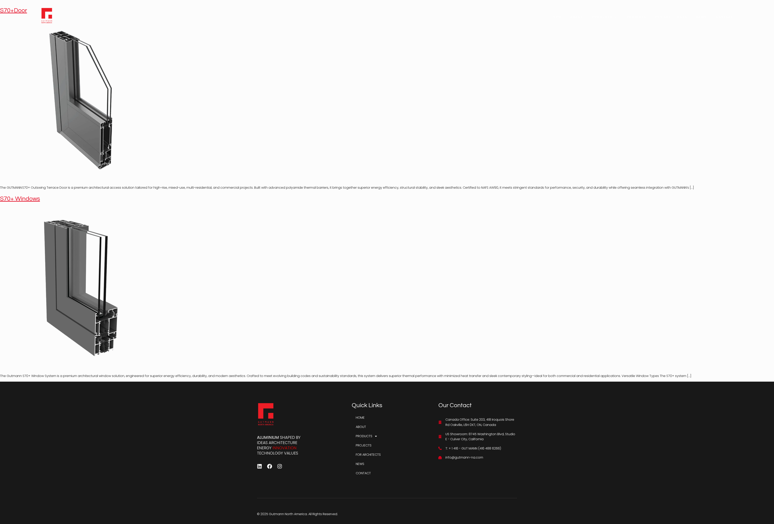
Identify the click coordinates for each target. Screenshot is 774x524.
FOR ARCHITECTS (671, 17)
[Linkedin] (259, 466)
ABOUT (577, 17)
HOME (556, 17)
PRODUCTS (602, 17)
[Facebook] (269, 466)
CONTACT (724, 17)
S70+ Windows (20, 199)
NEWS (701, 17)
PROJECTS (636, 17)
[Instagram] (279, 466)
